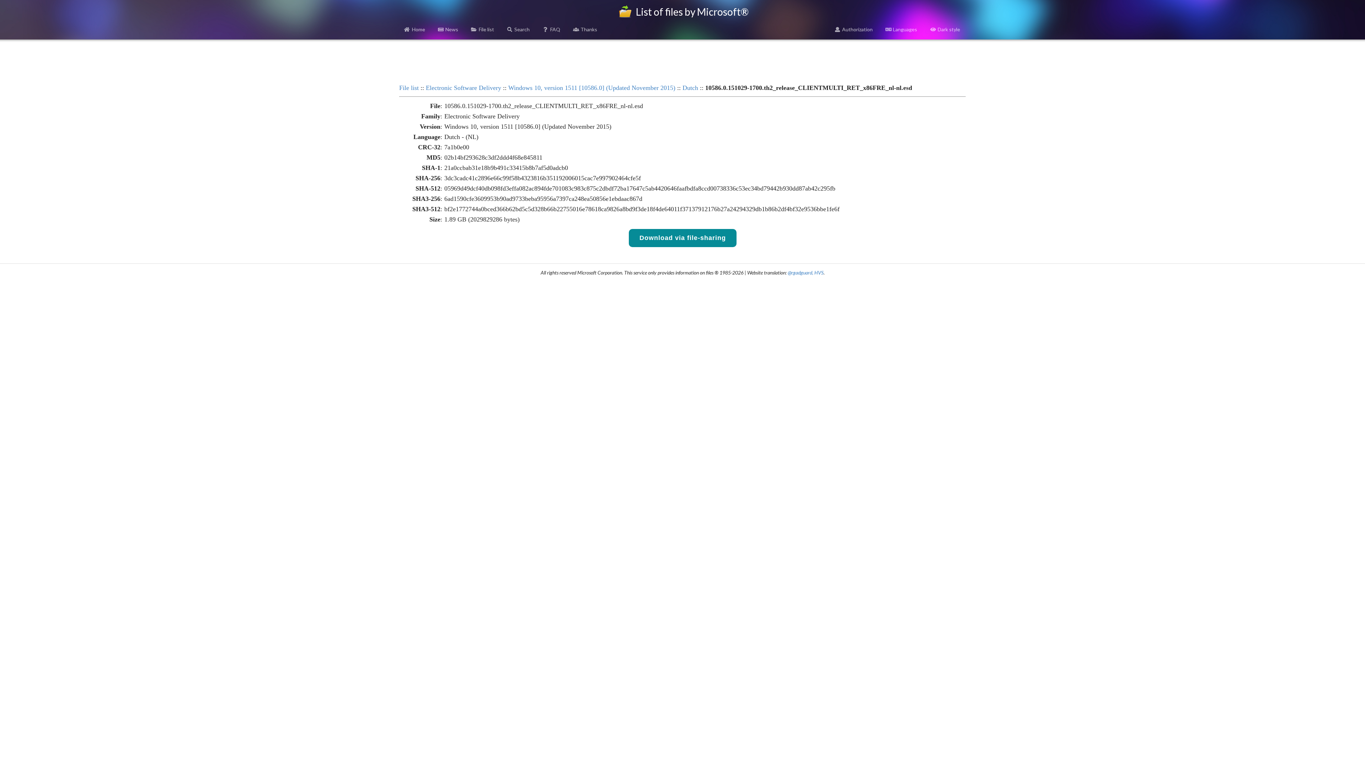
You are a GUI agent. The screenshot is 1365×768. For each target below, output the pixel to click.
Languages (905, 29)
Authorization (857, 29)
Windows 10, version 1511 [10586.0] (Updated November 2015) (591, 87)
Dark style (949, 29)
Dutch (690, 87)
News (451, 29)
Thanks (588, 29)
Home (418, 29)
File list (486, 29)
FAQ (555, 29)
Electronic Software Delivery (463, 87)
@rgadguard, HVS (806, 273)
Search (522, 29)
